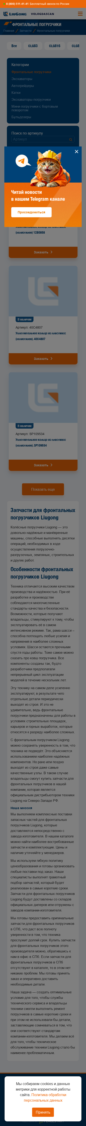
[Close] (76, 151)
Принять (43, 1112)
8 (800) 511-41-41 (17, 4)
